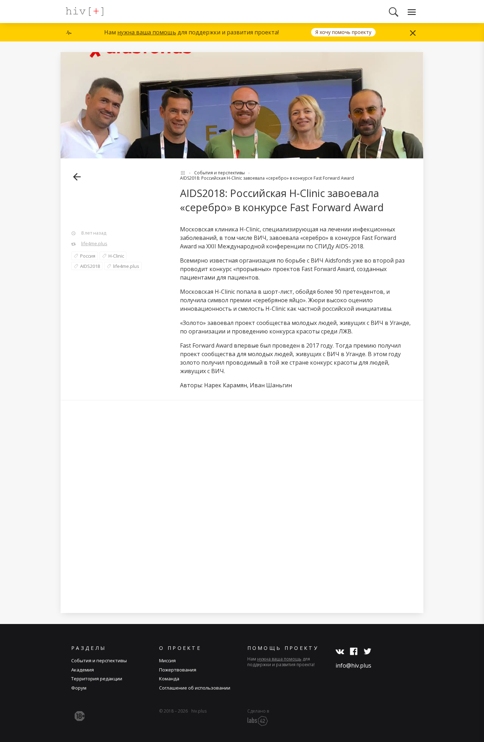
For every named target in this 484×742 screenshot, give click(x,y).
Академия (82, 670)
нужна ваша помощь (146, 32)
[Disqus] (242, 506)
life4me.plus (94, 243)
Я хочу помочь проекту (343, 32)
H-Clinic (116, 256)
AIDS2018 (90, 266)
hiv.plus (199, 711)
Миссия (167, 660)
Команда (169, 678)
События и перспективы (219, 173)
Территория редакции (96, 678)
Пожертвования (177, 670)
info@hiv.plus (353, 665)
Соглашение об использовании (194, 688)
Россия (87, 256)
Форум (78, 688)
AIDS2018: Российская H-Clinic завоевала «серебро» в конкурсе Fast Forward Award (267, 178)
